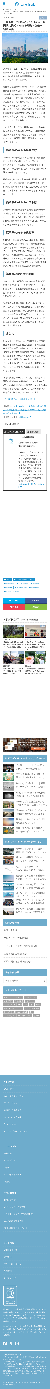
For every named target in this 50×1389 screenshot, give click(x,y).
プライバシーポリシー (13, 1264)
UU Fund (17, 1315)
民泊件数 (35, 583)
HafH (31, 1012)
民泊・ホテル (10, 1124)
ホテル (37, 1005)
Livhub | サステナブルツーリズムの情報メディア (25, 1382)
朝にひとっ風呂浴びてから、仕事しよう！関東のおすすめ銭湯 (30, 859)
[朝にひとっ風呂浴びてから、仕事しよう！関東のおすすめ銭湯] (8, 860)
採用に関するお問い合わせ (17, 961)
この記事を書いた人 (15, 432)
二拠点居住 (19, 1001)
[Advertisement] (25, 512)
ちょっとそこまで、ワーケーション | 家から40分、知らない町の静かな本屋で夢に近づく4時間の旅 (31, 868)
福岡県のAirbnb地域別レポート (21, 399)
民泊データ (10, 583)
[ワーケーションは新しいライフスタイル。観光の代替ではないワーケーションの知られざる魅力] (8, 886)
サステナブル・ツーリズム (15, 1131)
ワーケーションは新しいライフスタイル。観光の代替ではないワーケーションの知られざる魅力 (30, 886)
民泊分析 (9, 587)
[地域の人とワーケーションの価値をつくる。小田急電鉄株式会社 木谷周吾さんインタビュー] (8, 902)
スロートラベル (10, 1005)
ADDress (16, 1012)
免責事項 (8, 1271)
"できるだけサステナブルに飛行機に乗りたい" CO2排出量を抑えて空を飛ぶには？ (31, 794)
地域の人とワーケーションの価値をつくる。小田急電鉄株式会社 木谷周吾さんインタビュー (30, 901)
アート (27, 1008)
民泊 (31, 1005)
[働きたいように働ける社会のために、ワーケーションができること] (8, 878)
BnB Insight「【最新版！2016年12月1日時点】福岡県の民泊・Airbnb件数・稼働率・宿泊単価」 (25, 409)
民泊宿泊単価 (22, 587)
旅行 (20, 1005)
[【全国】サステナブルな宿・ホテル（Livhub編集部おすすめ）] (8, 768)
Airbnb (24, 1012)
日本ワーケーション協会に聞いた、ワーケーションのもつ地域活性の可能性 (30, 894)
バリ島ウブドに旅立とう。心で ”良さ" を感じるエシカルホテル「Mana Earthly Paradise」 (31, 803)
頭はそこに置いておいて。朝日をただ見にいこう (30, 821)
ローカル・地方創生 (12, 1117)
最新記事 (8, 1153)
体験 (25, 1005)
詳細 (7, 1335)
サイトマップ (10, 1278)
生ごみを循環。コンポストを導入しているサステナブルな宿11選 (30, 776)
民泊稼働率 (35, 587)
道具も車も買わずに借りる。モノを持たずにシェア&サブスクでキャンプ (31, 830)
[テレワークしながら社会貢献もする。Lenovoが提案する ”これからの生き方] (8, 911)
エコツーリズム (10, 1016)
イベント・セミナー (12, 1174)
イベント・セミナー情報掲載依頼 (20, 945)
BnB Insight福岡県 (12, 591)
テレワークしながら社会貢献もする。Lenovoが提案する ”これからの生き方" (31, 910)
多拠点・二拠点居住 (12, 1110)
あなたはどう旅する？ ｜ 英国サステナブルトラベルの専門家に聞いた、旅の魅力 (30, 785)
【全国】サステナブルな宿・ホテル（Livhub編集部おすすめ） (30, 767)
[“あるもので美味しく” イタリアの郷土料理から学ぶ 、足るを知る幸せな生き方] (8, 813)
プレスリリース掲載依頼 (16, 938)
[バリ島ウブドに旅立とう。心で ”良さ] (8, 804)
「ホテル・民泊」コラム (25, 579)
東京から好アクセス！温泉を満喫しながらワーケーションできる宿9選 (30, 850)
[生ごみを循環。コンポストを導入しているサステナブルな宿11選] (8, 777)
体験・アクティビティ (13, 1096)
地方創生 (35, 1008)
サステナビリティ (25, 1016)
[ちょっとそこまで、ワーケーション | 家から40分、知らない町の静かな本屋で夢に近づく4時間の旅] (8, 869)
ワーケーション (31, 997)
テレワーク (30, 1001)
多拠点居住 (8, 1001)
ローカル (7, 1012)
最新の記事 (34, 432)
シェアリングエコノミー (13, 1008)
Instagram (23, 484)
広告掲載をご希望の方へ (16, 953)
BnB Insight (23, 417)
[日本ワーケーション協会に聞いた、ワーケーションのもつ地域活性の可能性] (8, 895)
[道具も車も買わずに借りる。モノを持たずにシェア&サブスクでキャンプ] (8, 830)
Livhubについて (10, 1250)
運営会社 (8, 1257)
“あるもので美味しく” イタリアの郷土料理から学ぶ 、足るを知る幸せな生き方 (31, 812)
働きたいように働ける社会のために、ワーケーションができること (30, 877)
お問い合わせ (10, 930)
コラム (8, 579)
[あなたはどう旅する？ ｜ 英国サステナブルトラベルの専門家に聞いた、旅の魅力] (8, 786)
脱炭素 (36, 1016)
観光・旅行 (9, 1089)
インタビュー (10, 1160)
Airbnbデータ (23, 583)
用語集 (7, 1181)
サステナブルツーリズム (13, 997)
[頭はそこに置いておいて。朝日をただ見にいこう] (8, 822)
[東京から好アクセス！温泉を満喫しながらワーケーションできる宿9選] (8, 851)
